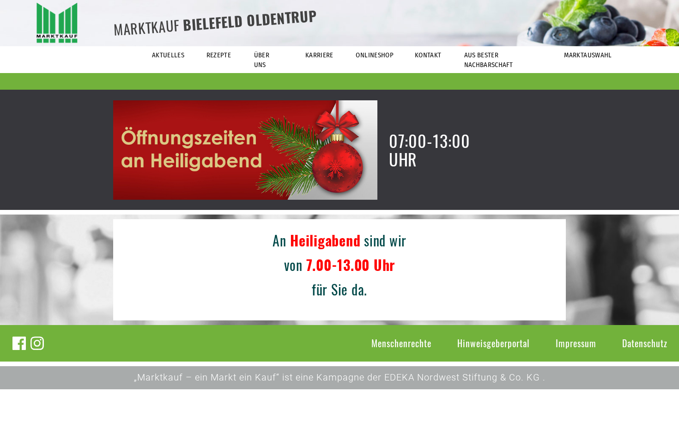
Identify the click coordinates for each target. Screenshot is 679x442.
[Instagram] (37, 343)
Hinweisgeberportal (493, 343)
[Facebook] (19, 343)
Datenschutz (644, 343)
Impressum (576, 343)
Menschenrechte (401, 343)
